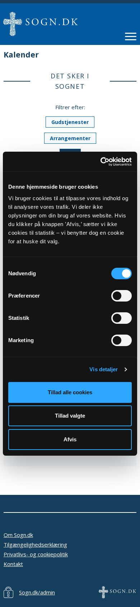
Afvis (70, 439)
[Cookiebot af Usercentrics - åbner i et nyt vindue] (101, 161)
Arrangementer (70, 138)
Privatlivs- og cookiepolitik (36, 554)
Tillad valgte (70, 416)
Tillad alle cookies (70, 392)
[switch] (121, 296)
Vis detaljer (103, 369)
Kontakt (13, 563)
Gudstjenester (70, 122)
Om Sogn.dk (18, 534)
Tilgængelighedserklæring (35, 544)
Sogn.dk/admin (37, 592)
